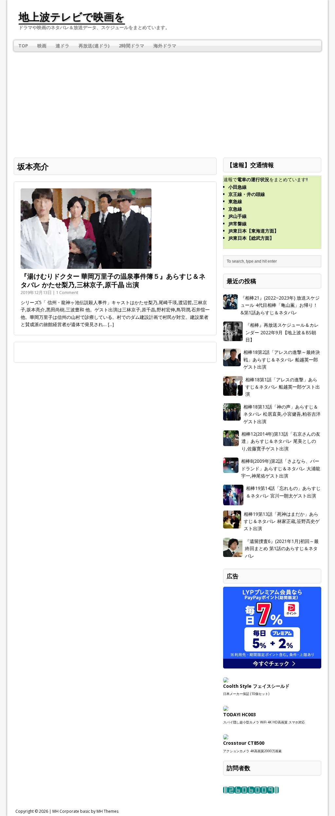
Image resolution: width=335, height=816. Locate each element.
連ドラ (62, 46)
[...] (111, 324)
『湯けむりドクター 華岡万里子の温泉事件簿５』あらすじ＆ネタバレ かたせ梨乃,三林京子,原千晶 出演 (113, 280)
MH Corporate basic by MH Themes (85, 811)
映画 (41, 46)
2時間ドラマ (131, 46)
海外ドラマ (164, 46)
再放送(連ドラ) (94, 46)
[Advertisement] (167, 100)
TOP (23, 46)
